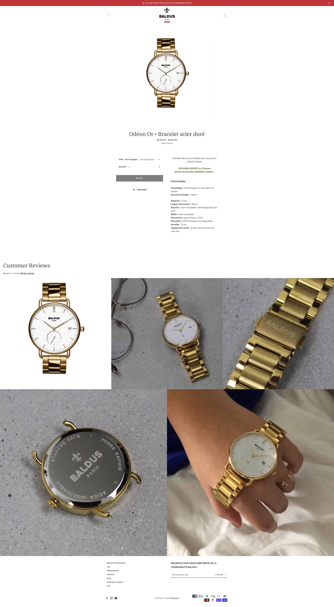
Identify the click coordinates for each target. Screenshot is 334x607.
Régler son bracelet (116, 563)
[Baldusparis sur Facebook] (107, 598)
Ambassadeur (113, 571)
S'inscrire (219, 574)
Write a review (27, 273)
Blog (109, 578)
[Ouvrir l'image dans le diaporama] (167, 77)
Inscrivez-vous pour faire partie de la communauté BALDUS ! (193, 565)
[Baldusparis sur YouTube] (116, 598)
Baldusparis (175, 598)
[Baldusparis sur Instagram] (111, 598)
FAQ (108, 567)
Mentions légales (115, 582)
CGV (108, 586)
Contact (111, 574)
